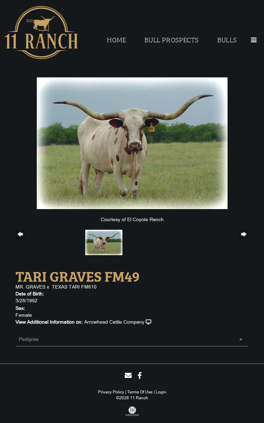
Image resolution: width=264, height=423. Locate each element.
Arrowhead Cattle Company (114, 322)
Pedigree (28, 339)
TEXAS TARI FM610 (74, 287)
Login (161, 392)
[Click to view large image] (132, 142)
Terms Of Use (140, 392)
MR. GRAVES (30, 287)
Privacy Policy (111, 392)
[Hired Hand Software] (132, 413)
